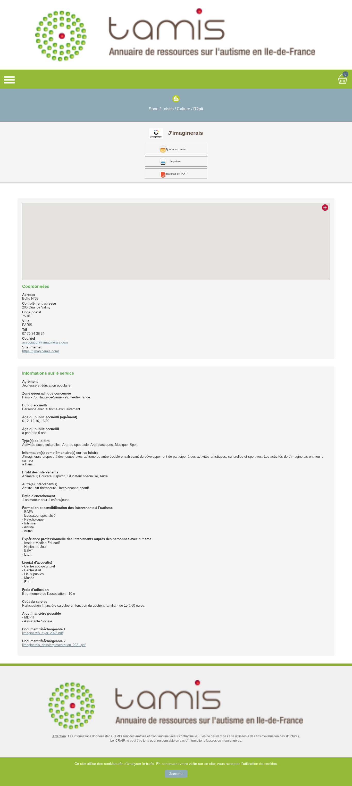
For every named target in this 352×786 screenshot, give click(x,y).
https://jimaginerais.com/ (40, 351)
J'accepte (176, 774)
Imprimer (175, 161)
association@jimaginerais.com (45, 342)
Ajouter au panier (176, 149)
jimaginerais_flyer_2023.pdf (42, 633)
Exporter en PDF (176, 173)
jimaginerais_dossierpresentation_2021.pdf (54, 645)
